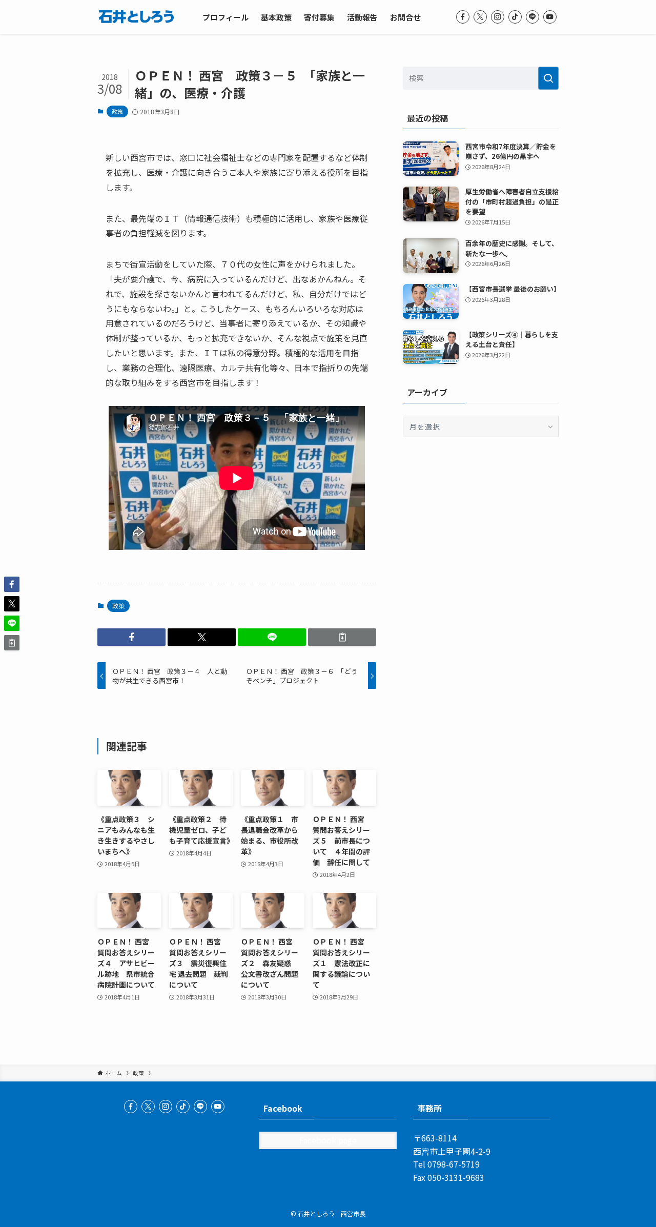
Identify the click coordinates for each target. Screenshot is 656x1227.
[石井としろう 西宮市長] (136, 17)
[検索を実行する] (548, 78)
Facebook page (328, 1140)
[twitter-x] (480, 17)
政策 (117, 111)
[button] (131, 637)
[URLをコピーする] (342, 637)
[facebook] (462, 17)
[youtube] (550, 17)
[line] (532, 17)
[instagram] (497, 17)
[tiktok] (515, 17)
